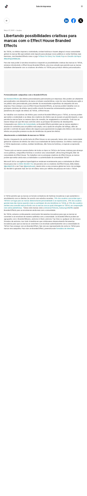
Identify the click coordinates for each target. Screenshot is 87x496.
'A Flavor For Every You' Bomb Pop (51, 56)
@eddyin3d (9, 166)
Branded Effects (13, 99)
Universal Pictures (51, 208)
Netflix (70, 208)
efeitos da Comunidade (27, 124)
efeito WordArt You (25, 164)
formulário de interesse (65, 228)
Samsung (62, 208)
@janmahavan (29, 166)
